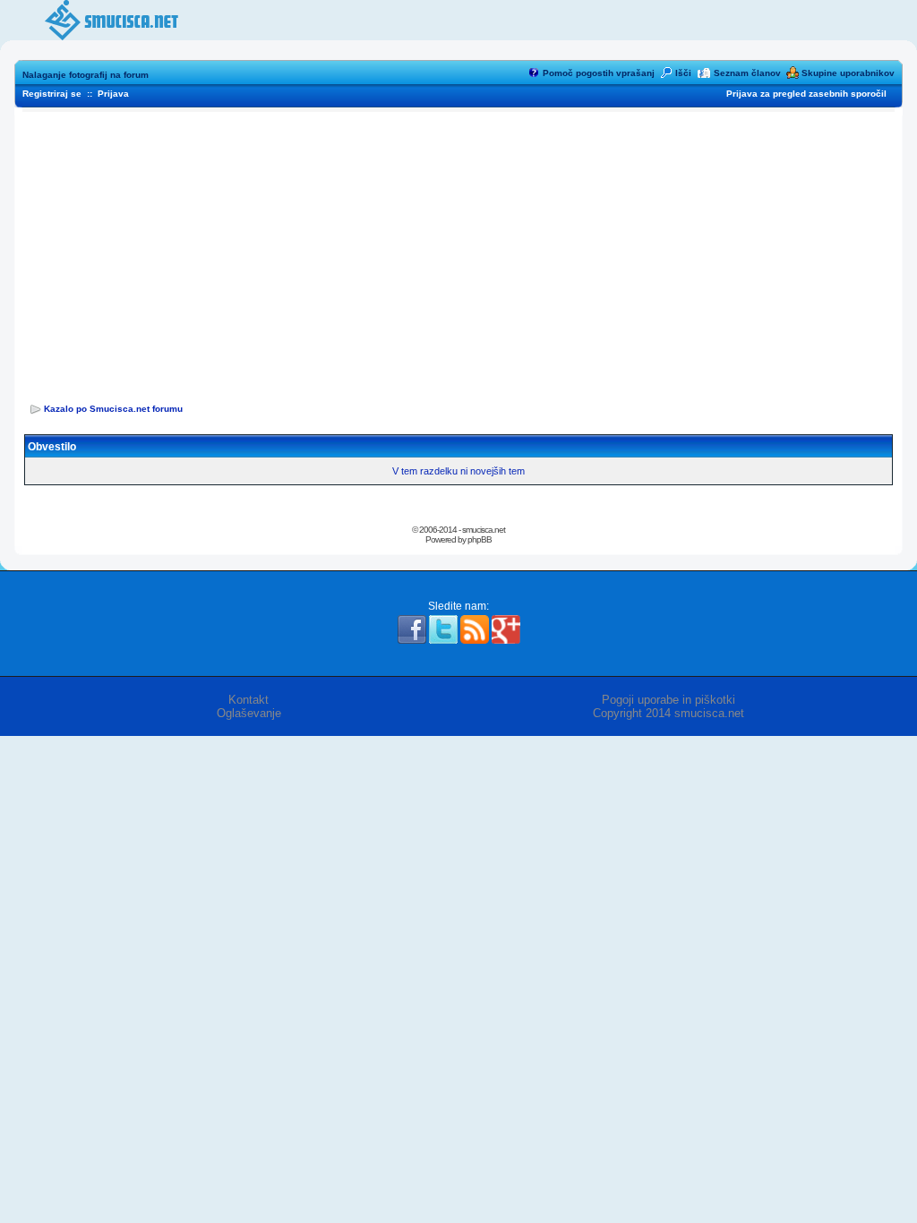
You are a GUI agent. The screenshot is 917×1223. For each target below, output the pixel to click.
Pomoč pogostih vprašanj (599, 73)
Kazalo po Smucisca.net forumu (113, 409)
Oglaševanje (249, 713)
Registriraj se (51, 93)
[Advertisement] (458, 251)
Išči (683, 73)
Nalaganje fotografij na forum (85, 75)
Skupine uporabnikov (848, 73)
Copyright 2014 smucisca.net (668, 713)
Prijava (113, 93)
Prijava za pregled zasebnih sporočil (806, 93)
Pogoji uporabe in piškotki (668, 699)
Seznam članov (747, 73)
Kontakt (248, 699)
